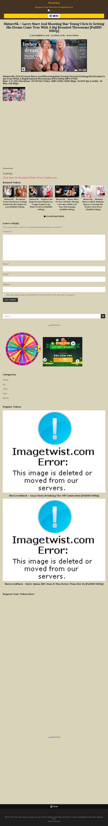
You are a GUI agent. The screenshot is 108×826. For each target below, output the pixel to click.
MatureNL (59, 216)
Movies (6, 398)
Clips (62, 35)
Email (6, 274)
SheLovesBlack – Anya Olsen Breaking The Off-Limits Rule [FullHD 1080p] (54, 495)
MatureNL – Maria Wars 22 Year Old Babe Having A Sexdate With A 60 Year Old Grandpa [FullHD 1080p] (67, 204)
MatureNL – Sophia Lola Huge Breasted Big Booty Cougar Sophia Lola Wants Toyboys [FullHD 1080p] (41, 204)
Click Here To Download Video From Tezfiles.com (30, 178)
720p (5, 388)
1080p (56, 35)
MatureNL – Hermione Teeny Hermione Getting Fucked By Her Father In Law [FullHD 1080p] (15, 203)
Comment (7, 231)
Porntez (54, 3)
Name (6, 264)
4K (4, 384)
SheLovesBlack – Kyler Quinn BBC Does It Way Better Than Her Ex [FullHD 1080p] (54, 583)
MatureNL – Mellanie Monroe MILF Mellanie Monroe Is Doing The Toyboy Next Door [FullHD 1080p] (93, 204)
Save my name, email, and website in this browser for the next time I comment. (40, 294)
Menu (55, 16)
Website (6, 284)
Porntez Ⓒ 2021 (54, 821)
